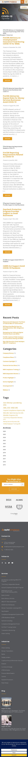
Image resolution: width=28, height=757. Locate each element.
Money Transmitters (7, 651)
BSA (6, 413)
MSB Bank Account (6, 591)
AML (6, 408)
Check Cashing (5, 633)
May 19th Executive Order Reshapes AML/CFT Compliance (13, 342)
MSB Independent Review (10, 373)
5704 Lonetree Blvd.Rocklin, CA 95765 (9, 543)
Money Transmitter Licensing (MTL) (11, 608)
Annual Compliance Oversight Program (12, 587)
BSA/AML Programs (10, 415)
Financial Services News (10, 365)
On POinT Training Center (8, 627)
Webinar (5, 390)
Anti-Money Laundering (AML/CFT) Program (11, 580)
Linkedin (5, 563)
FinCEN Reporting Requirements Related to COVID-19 (13, 154)
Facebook (2, 563)
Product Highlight (8, 377)
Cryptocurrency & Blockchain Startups (12, 660)
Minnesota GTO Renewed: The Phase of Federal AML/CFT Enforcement (14, 322)
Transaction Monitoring (8, 630)
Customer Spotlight (9, 361)
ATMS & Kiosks (5, 670)
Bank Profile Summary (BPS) (9, 592)
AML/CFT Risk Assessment (8, 601)
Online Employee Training (11, 424)
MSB (14, 408)
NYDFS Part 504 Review (7, 605)
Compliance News (8, 357)
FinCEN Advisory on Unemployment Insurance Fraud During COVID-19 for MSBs (13, 40)
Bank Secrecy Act (16, 413)
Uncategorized (7, 386)
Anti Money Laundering (12, 404)
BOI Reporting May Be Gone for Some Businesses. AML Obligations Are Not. (13, 328)
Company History (8, 353)
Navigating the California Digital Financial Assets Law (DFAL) (13, 333)
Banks (3, 654)
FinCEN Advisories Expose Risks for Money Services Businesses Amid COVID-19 (13, 99)
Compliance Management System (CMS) (12, 614)
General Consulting (6, 621)
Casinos (3, 676)
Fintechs (3, 664)
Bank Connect (5, 595)
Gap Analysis (5, 611)
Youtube (12, 563)
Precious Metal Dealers (7, 673)
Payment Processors (7, 679)
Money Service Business (11, 421)
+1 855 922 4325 (8, 549)
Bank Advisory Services (7, 598)
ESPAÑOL (24, 7)
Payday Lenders (5, 657)
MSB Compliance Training (10, 369)
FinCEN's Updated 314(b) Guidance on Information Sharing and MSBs (13, 337)
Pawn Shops (4, 683)
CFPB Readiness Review (8, 617)
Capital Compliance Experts (14, 410)
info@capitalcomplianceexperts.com (14, 546)
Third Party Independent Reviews (12, 418)
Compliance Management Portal (10, 624)
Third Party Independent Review (10, 584)
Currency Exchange (6, 667)
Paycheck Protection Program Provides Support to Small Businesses (12, 212)
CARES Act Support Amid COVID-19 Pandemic (14, 267)
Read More (7, 80)
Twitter (9, 563)
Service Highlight (8, 382)
